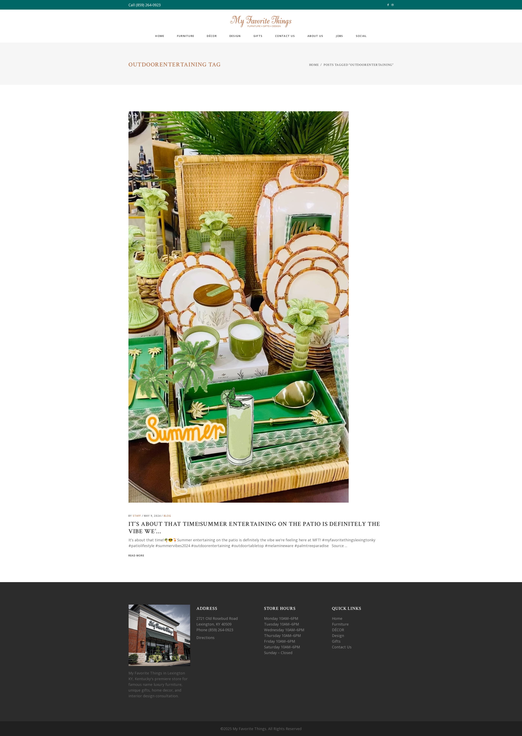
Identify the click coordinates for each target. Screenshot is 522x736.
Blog (167, 516)
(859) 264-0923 (148, 4)
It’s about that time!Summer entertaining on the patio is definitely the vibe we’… (254, 527)
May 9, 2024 (152, 516)
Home (314, 65)
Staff (137, 516)
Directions (205, 637)
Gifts (336, 641)
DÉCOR (338, 629)
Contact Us (342, 646)
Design (338, 635)
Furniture (341, 624)
